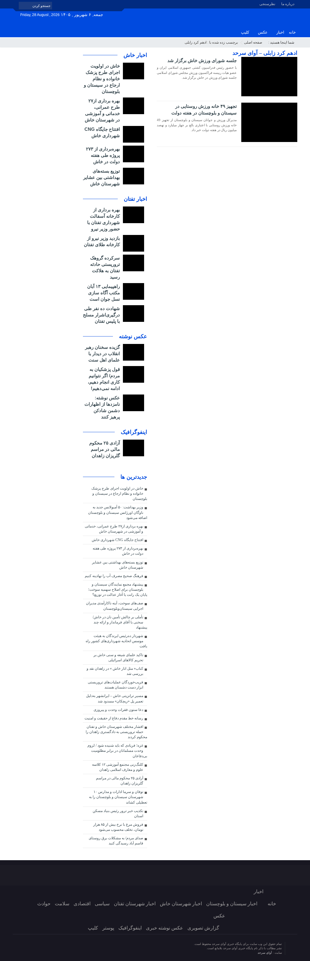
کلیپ (245, 32)
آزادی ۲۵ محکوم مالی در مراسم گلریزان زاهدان (104, 449)
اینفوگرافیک (130, 927)
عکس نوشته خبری (164, 927)
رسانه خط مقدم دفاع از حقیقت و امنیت (113, 718)
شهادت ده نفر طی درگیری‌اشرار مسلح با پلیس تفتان (101, 315)
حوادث (44, 903)
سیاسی (102, 903)
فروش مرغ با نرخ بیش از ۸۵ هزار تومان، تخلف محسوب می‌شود (118, 827)
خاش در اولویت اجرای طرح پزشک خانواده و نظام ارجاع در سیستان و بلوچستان (102, 78)
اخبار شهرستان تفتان (135, 903)
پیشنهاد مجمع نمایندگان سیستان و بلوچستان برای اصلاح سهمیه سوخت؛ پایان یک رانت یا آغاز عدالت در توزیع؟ (117, 589)
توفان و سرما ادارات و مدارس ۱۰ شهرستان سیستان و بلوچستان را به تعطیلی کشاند (118, 797)
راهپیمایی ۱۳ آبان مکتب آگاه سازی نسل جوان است (103, 293)
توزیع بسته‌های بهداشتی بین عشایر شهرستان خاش (101, 177)
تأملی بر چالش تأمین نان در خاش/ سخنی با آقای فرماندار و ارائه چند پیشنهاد (120, 622)
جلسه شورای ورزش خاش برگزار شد (202, 60)
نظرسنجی (267, 4)
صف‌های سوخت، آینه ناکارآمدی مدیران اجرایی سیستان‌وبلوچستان (114, 605)
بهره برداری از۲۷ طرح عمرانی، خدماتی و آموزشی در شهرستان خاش (114, 528)
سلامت (62, 903)
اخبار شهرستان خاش (181, 903)
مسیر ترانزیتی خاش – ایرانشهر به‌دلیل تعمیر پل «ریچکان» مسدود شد (114, 698)
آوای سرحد (265, 952)
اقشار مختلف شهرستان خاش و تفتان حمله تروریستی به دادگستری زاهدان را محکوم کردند (116, 732)
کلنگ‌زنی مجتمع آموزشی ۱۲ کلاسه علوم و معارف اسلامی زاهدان (117, 767)
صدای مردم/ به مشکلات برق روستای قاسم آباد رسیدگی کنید (116, 840)
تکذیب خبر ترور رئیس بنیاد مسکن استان (118, 813)
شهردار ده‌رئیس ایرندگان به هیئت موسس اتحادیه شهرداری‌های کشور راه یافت (116, 641)
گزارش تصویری (203, 927)
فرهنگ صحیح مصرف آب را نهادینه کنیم (114, 576)
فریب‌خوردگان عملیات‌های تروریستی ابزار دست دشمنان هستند (115, 684)
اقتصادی (82, 903)
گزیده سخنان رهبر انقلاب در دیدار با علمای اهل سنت (102, 353)
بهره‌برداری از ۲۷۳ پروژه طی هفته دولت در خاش (103, 155)
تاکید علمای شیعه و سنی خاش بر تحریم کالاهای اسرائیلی (118, 657)
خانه (292, 32)
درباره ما (287, 4)
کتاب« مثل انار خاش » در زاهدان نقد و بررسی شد (115, 671)
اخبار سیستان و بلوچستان (231, 903)
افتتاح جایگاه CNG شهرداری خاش (117, 540)
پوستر (108, 927)
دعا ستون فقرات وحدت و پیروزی (118, 710)
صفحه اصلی (253, 42)
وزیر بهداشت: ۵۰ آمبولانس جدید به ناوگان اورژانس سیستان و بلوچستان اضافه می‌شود (117, 512)
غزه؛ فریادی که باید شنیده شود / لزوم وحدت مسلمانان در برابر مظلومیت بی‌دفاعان (117, 750)
